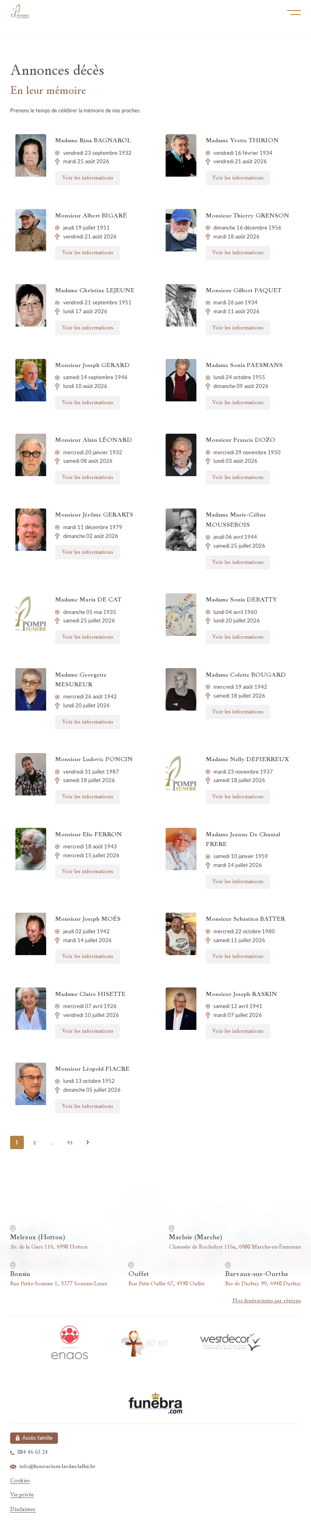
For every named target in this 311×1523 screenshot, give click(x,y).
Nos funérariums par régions (266, 1300)
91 (70, 1142)
